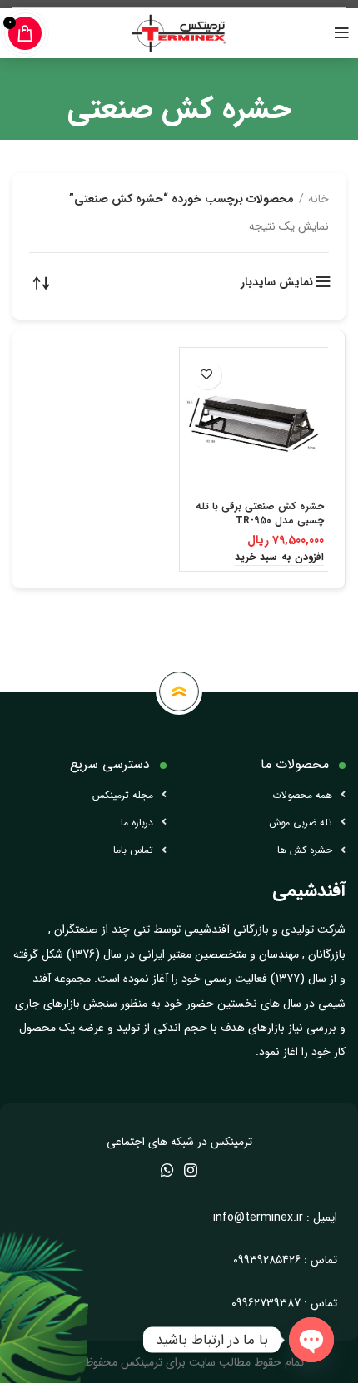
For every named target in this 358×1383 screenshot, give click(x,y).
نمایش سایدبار (277, 282)
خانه (318, 199)
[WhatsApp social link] (167, 1169)
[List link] (89, 795)
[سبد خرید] (25, 33)
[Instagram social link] (190, 1169)
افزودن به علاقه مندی (206, 374)
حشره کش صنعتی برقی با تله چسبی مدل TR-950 (260, 513)
